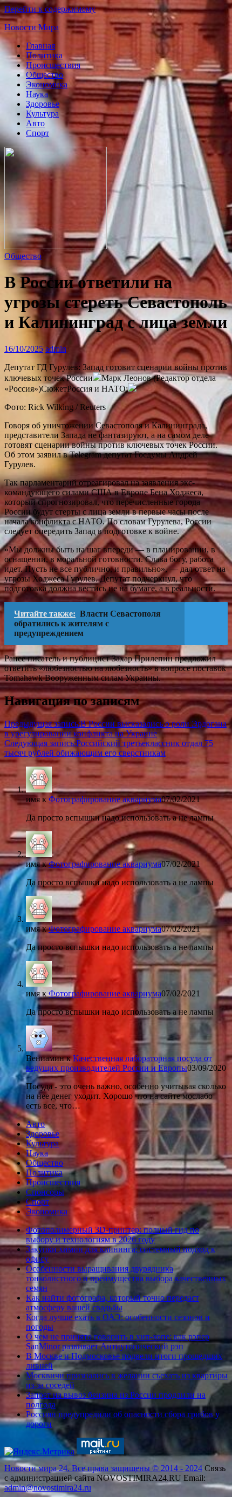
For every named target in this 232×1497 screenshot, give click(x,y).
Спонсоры (45, 1192)
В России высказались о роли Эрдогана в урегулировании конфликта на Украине (115, 728)
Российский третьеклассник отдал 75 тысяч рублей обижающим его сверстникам (108, 748)
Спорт (37, 133)
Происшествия (53, 65)
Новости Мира (31, 27)
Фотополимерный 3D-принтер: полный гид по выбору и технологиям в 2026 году (112, 1234)
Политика (44, 55)
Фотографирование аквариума (105, 799)
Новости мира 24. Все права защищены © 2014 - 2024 (103, 1468)
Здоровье (42, 103)
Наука (37, 94)
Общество (44, 74)
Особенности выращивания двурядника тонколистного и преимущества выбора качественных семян (126, 1278)
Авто (35, 123)
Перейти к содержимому (49, 8)
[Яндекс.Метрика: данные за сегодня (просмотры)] (39, 1452)
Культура (42, 113)
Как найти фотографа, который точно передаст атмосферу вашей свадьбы (112, 1302)
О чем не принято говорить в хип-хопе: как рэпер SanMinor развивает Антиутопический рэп (117, 1341)
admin (55, 348)
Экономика (46, 84)
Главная (40, 45)
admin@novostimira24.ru (47, 1487)
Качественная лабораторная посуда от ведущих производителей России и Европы (119, 1063)
